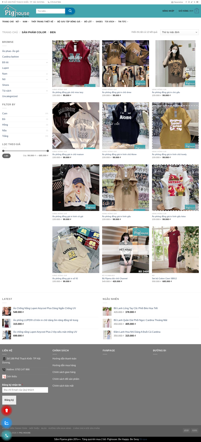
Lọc (6, 156)
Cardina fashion (10, 56)
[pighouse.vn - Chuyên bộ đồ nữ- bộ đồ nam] (17, 11)
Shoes (99, 22)
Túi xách (109, 22)
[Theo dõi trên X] (194, 2)
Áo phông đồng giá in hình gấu (116, 216)
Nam (25, 22)
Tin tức (122, 22)
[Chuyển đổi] (47, 62)
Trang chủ (8, 22)
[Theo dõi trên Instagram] (189, 2)
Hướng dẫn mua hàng (64, 365)
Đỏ (3, 119)
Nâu (4, 130)
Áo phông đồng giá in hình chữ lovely (169, 154)
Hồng (5, 125)
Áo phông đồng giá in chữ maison (68, 154)
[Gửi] (70, 11)
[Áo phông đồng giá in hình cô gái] (75, 187)
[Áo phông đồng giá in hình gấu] (125, 187)
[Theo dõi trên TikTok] (192, 2)
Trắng (5, 136)
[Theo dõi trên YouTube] (197, 2)
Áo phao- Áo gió (10, 51)
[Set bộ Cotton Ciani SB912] (175, 249)
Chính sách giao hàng (64, 372)
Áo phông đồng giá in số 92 (65, 278)
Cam (4, 113)
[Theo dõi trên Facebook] (186, 2)
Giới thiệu (12, 376)
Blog (43, 428)
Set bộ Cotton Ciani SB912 (164, 278)
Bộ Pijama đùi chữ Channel (114, 278)
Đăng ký (9, 400)
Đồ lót (88, 22)
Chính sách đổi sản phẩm (66, 379)
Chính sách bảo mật (63, 385)
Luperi (5, 68)
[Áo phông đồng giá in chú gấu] (175, 63)
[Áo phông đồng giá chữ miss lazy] (75, 63)
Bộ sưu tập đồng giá (68, 22)
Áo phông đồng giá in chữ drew (116, 92)
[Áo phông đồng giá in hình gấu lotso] (175, 187)
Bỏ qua (143, 439)
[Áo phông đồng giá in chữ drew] (125, 63)
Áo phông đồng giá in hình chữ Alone (119, 154)
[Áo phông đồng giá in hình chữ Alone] (125, 125)
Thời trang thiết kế (42, 22)
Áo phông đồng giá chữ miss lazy (67, 92)
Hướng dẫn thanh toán (64, 358)
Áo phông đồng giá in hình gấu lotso (169, 216)
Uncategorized (10, 96)
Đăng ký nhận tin (12, 385)
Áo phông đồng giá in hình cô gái (67, 216)
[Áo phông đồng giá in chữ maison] (75, 125)
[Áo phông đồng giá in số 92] (75, 249)
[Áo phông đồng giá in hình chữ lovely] (175, 125)
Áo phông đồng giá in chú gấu (166, 92)
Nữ (17, 22)
